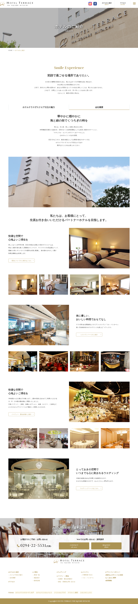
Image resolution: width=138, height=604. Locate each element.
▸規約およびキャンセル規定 (114, 575)
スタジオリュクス (86, 592)
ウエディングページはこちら (89, 488)
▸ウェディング (61, 572)
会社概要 (99, 107)
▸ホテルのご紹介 (13, 572)
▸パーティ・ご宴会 (63, 576)
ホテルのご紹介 (107, 3)
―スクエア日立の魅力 (15, 575)
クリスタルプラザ (60, 592)
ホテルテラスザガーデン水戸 (24, 592)
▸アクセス (11, 582)
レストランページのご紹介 (89, 334)
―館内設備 (36, 580)
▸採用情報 (108, 580)
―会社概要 (11, 578)
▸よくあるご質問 (110, 578)
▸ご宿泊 (35, 572)
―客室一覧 (36, 575)
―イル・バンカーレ (87, 578)
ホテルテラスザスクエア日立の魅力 (39, 107)
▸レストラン (85, 572)
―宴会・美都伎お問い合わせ (66, 582)
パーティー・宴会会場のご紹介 (21, 414)
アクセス (123, 3)
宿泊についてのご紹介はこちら (21, 260)
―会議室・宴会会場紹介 (64, 579)
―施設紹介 (36, 578)
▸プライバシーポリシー (112, 572)
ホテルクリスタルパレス (44, 592)
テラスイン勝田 (73, 592)
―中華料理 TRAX (86, 575)
